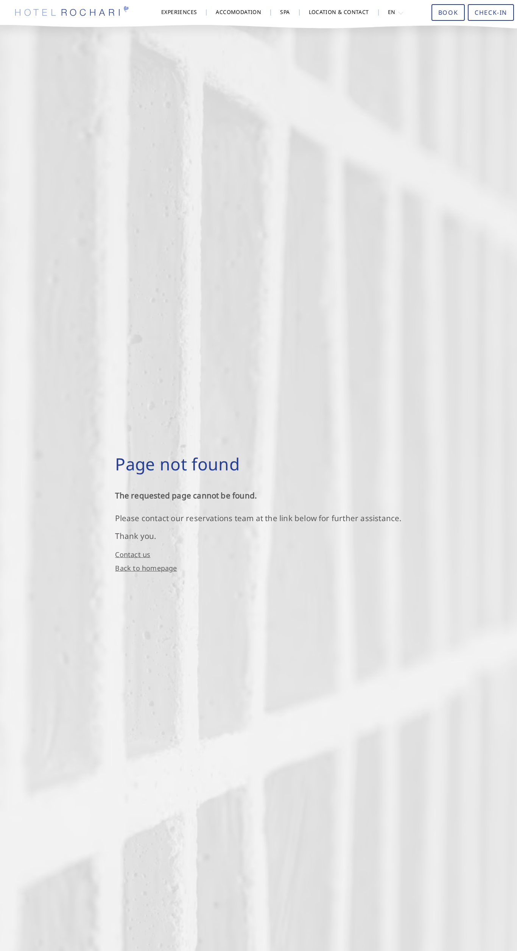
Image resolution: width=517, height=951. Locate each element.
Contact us (132, 554)
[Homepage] (72, 12)
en (392, 12)
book (448, 12)
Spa (285, 12)
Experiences (179, 12)
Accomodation (238, 12)
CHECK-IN (491, 12)
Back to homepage (146, 568)
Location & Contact (339, 12)
